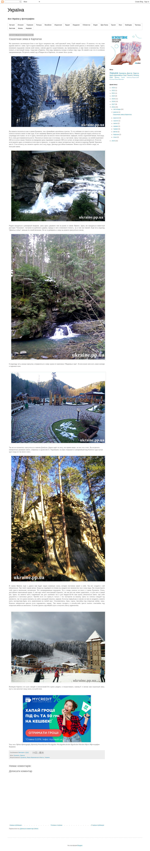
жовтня (115, 112)
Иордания (76, 25)
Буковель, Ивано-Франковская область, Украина (35, 757)
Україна (16, 9)
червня (115, 126)
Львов (116, 79)
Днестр (129, 73)
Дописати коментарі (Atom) (29, 828)
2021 (113, 93)
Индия (95, 25)
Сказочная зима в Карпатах (122, 114)
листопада (117, 109)
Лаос (120, 25)
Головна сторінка (56, 825)
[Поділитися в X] (38, 752)
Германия (30, 25)
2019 (113, 99)
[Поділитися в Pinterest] (42, 752)
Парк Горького (128, 75)
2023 (113, 88)
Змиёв (123, 77)
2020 (113, 96)
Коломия (112, 79)
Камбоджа (128, 25)
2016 (113, 107)
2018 (113, 101)
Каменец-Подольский (133, 77)
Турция (67, 25)
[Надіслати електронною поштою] (34, 752)
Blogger (79, 845)
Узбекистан (86, 25)
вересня (116, 118)
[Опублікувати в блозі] (36, 752)
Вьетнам (12, 28)
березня (116, 134)
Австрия (12, 25)
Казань (20, 28)
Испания (21, 25)
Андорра (29, 28)
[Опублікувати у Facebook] (40, 752)
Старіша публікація (97, 825)
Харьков (114, 73)
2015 (113, 141)
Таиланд (138, 25)
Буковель (16, 755)
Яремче (22, 755)
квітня (115, 132)
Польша (39, 25)
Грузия (113, 25)
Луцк (111, 77)
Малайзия (48, 25)
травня (115, 129)
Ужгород (136, 75)
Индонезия (58, 25)
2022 (113, 90)
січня (115, 137)
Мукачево (121, 79)
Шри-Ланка (104, 25)
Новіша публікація (16, 825)
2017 (113, 104)
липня (115, 123)
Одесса (136, 73)
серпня (115, 121)
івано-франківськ (116, 75)
